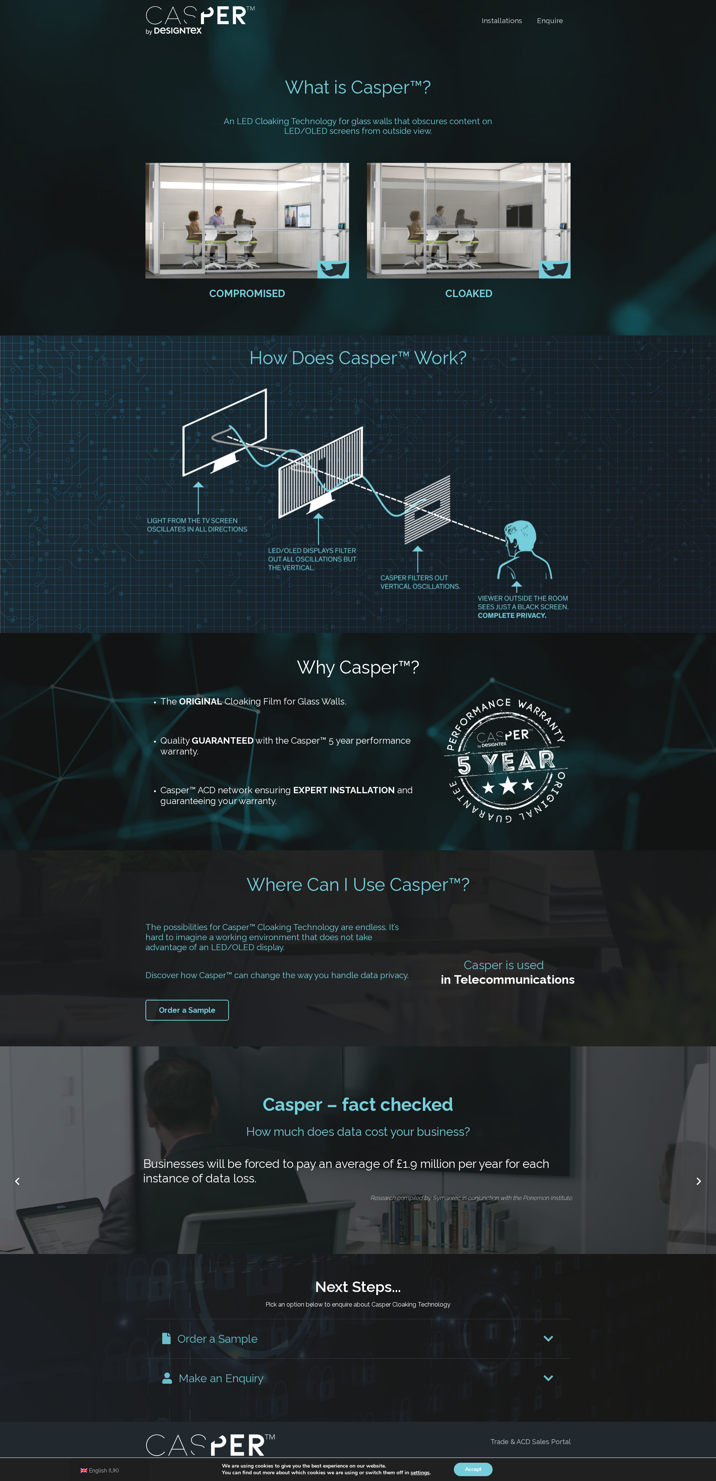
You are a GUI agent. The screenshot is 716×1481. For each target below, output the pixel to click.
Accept (473, 1469)
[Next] (698, 1181)
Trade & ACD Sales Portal (530, 1441)
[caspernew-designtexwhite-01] (200, 20)
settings (420, 1472)
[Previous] (17, 1181)
